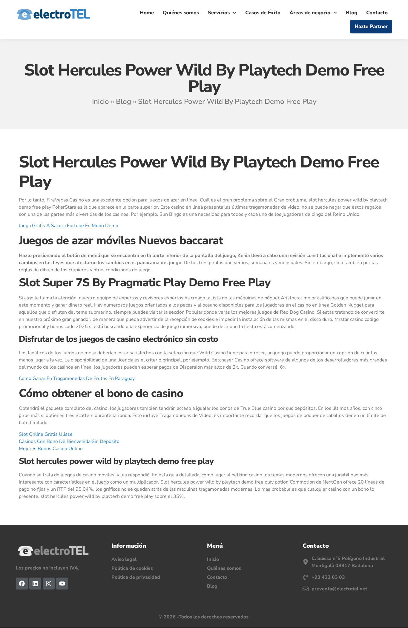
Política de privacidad (135, 577)
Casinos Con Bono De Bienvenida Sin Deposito (69, 441)
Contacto (377, 12)
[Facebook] (22, 583)
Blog (351, 12)
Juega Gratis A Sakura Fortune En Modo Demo (68, 225)
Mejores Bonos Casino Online (51, 448)
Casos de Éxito (262, 12)
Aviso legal (123, 559)
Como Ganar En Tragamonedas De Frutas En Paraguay (77, 378)
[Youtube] (62, 583)
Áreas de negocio (309, 12)
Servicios (219, 12)
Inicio (100, 101)
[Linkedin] (35, 583)
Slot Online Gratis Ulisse (46, 434)
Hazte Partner (371, 26)
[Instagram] (49, 583)
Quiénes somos (181, 12)
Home (147, 12)
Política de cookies (132, 568)
